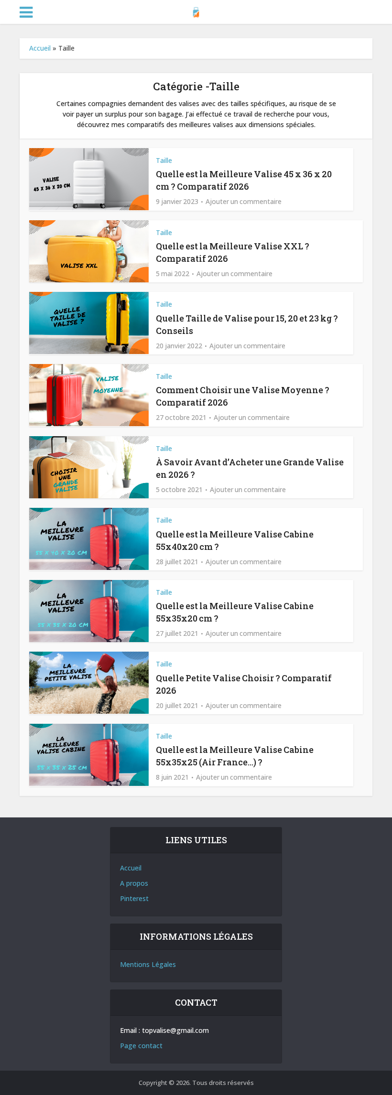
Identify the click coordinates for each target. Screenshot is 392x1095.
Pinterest (134, 898)
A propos (134, 883)
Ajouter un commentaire (244, 201)
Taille (164, 160)
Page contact (141, 1045)
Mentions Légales (148, 964)
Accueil (40, 48)
